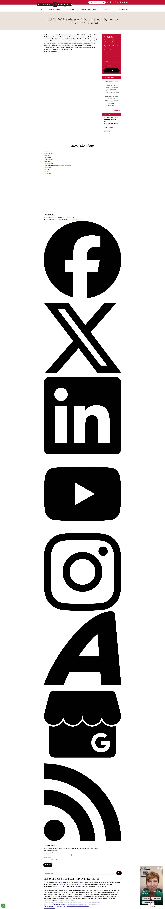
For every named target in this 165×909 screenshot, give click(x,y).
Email (46, 857)
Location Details (108, 130)
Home (40, 9)
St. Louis (79, 886)
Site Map (46, 908)
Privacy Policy (96, 902)
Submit (111, 70)
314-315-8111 (121, 2)
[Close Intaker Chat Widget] (161, 868)
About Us (70, 9)
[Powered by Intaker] (154, 906)
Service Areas (54, 9)
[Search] (104, 2)
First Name (47, 850)
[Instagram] (82, 610)
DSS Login (52, 908)
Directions (106, 131)
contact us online (62, 884)
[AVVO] (82, 684)
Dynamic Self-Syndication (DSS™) (78, 906)
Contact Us (123, 9)
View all (116, 110)
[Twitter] (82, 376)
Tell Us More (47, 862)
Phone (46, 855)
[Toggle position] (158, 868)
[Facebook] (82, 298)
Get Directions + (78, 220)
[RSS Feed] (82, 840)
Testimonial (109, 77)
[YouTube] (82, 532)
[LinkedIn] (82, 454)
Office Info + (69, 220)
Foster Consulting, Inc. (78, 904)
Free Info (107, 9)
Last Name (47, 853)
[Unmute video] (142, 868)
